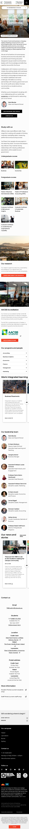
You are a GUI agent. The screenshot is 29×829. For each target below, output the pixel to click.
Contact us (9, 115)
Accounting (6, 353)
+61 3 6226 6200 (7, 753)
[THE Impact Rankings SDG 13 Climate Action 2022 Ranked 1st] (8, 775)
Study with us (5, 717)
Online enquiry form (14, 625)
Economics (6, 360)
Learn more (22, 796)
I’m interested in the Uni (14, 7)
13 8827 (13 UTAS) (16, 618)
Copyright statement (7, 812)
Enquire (3, 720)
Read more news (23, 536)
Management (7, 368)
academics (4, 96)
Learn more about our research (13, 275)
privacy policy (14, 822)
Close (14, 826)
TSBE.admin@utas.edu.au (14, 608)
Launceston (4, 735)
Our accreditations (9, 340)
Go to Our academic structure (9, 35)
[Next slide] (27, 402)
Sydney (3, 741)
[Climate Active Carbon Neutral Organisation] (19, 775)
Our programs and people (11, 111)
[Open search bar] (26, 2)
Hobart (3, 733)
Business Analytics (8, 357)
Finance (5, 364)
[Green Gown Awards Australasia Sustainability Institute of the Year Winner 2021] (25, 775)
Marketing (6, 371)
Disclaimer (19, 812)
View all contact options (8, 758)
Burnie (3, 738)
